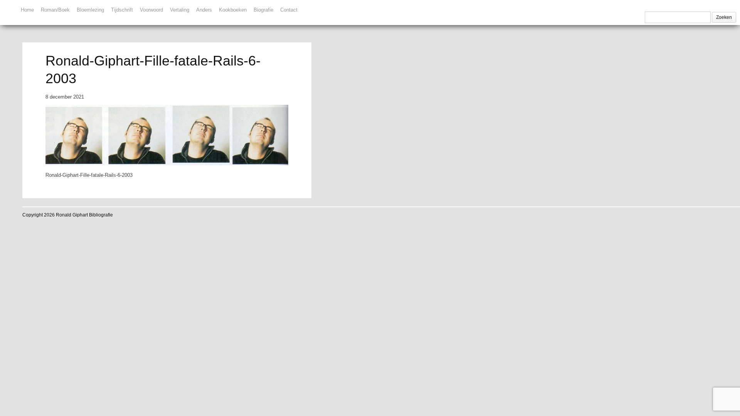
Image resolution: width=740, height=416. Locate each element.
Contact (289, 10)
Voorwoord (151, 10)
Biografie (263, 10)
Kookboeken (233, 10)
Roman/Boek (55, 10)
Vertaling (179, 10)
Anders (204, 10)
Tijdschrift (122, 10)
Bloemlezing (90, 10)
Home (27, 10)
